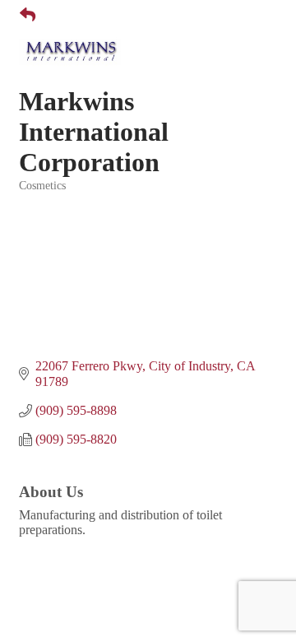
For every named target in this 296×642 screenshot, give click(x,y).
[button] (21, 16)
